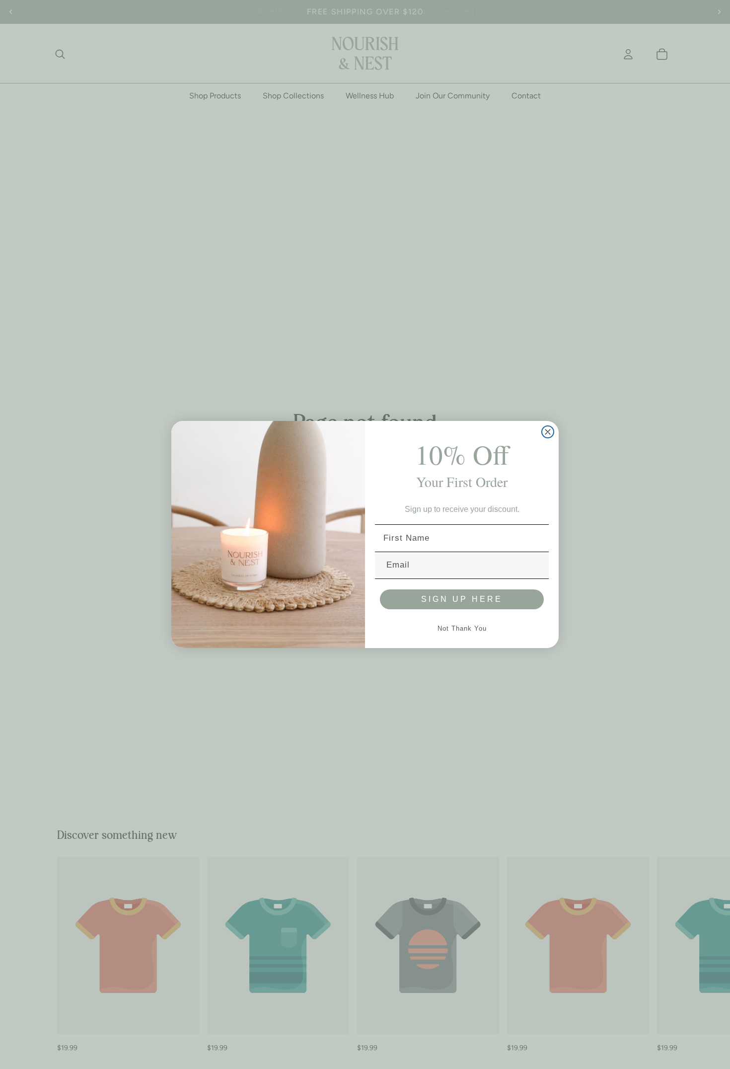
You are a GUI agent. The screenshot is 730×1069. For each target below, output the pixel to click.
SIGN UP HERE (462, 599)
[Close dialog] (548, 432)
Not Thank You (462, 628)
